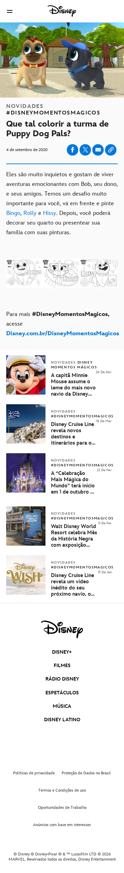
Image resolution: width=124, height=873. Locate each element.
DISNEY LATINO (62, 720)
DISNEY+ (62, 652)
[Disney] (62, 11)
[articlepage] (26, 544)
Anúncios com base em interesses (62, 824)
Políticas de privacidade (34, 773)
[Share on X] (85, 150)
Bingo (13, 213)
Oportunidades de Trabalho (62, 807)
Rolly (30, 213)
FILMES (62, 665)
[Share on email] (98, 150)
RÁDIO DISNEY (62, 679)
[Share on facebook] (72, 150)
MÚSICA (62, 706)
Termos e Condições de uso (62, 790)
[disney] (62, 629)
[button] (9, 11)
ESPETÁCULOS (62, 693)
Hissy (49, 213)
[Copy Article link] (110, 150)
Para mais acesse (62, 324)
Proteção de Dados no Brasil (86, 773)
